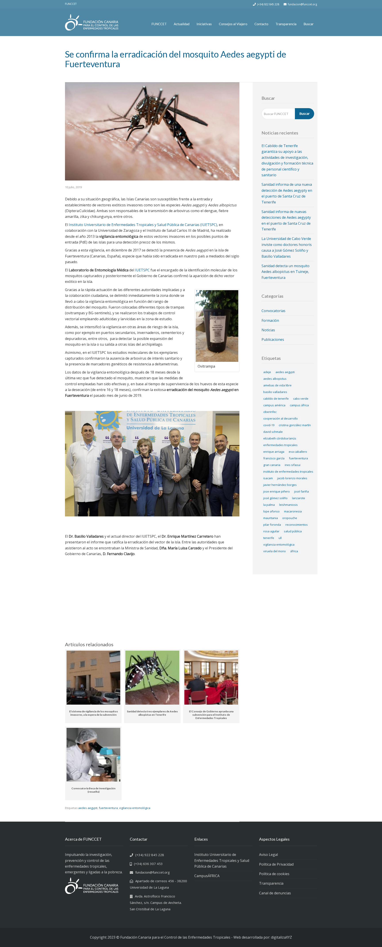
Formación (270, 320)
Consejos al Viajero (233, 24)
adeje (267, 372)
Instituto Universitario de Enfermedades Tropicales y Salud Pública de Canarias (221, 860)
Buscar (309, 24)
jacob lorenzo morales (292, 478)
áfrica (294, 551)
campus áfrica (299, 405)
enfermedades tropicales (280, 445)
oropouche (289, 518)
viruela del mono (274, 551)
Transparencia (285, 24)
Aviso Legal (268, 854)
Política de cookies (274, 873)
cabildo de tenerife (276, 399)
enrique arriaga (273, 452)
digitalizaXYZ (281, 937)
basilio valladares (275, 392)
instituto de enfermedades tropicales (288, 472)
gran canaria (271, 465)
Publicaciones (273, 339)
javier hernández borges (280, 485)
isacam (268, 478)
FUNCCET (159, 24)
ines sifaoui (292, 465)
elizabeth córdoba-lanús (279, 438)
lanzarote (298, 498)
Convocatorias (273, 310)
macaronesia (293, 511)
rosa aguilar (271, 531)
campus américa (274, 405)
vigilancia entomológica (134, 808)
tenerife (268, 538)
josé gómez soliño (275, 498)
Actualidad (181, 24)
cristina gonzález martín (295, 425)
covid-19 (268, 425)
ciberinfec (270, 412)
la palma (269, 505)
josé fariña (301, 491)
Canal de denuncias (275, 893)
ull (280, 538)
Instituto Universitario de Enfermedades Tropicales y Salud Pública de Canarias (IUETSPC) (143, 224)
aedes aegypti (87, 808)
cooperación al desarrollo (280, 418)
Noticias (268, 330)
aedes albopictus (274, 379)
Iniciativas (204, 24)
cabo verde (300, 399)
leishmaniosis (288, 505)
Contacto (261, 24)
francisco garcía (274, 458)
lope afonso (271, 511)
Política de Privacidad (276, 864)
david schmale (273, 432)
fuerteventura (108, 808)
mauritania (270, 518)
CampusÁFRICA (207, 875)
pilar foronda (272, 525)
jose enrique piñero (276, 491)
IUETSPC (142, 270)
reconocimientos (296, 525)
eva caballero (298, 452)
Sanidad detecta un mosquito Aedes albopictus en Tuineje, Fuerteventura (285, 271)
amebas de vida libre (277, 385)
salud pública (293, 531)
